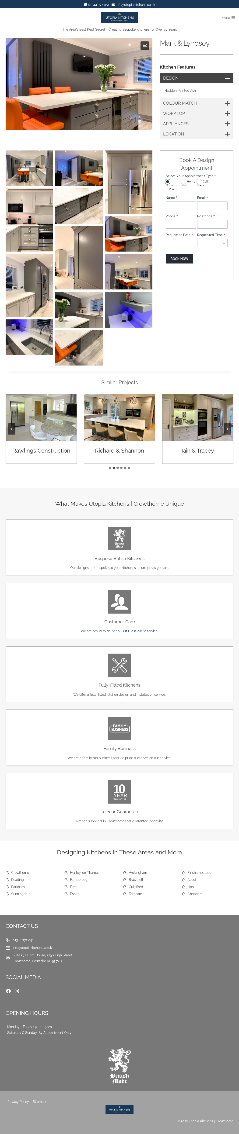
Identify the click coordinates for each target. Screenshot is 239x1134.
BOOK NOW (179, 259)
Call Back (202, 183)
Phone (172, 216)
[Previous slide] (11, 429)
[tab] (110, 468)
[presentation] (41, 417)
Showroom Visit (172, 187)
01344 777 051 (23, 940)
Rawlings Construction (41, 450)
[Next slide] (227, 429)
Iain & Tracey (198, 450)
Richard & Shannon (119, 450)
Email (202, 198)
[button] (145, 46)
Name (171, 198)
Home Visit (188, 183)
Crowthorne (20, 872)
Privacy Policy (18, 1102)
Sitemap (39, 1102)
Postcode (206, 216)
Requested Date (179, 235)
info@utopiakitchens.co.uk (32, 948)
